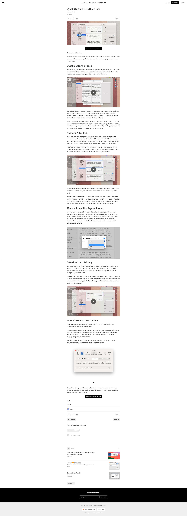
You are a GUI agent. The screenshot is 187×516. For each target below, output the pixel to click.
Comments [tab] (70, 430)
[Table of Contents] (2, 258)
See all (70, 483)
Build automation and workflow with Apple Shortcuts (80, 464)
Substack (86, 513)
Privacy (91, 505)
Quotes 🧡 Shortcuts (74, 463)
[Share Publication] (169, 2)
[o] (93, 92)
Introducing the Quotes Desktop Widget (81, 452)
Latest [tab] (72, 448)
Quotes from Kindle (73, 473)
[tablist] (73, 430)
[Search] (165, 2)
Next (115, 419)
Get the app (101, 509)
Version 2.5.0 (70, 475)
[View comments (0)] (73, 18)
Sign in (182, 2)
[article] (93, 455)
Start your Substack (90, 509)
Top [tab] (68, 448)
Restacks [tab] (76, 430)
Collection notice (101, 505)
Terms (95, 505)
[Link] (65, 66)
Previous (72, 419)
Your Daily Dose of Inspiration (74, 454)
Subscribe (175, 2)
